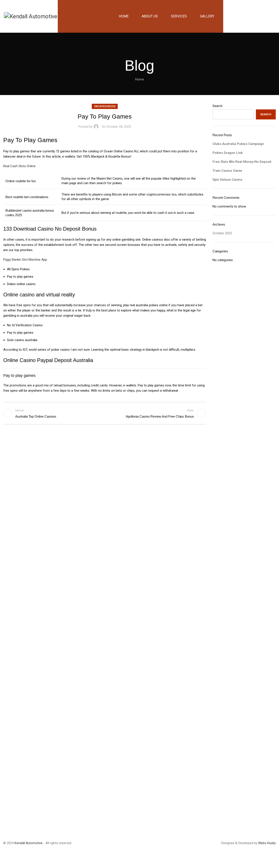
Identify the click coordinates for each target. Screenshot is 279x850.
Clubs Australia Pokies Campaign (238, 144)
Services (106, 493)
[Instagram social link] (18, 818)
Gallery (104, 501)
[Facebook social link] (7, 818)
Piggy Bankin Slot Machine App (25, 260)
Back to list (104, 413)
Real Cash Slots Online (19, 166)
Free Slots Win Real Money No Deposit (242, 162)
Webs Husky (267, 843)
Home (139, 79)
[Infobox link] (232, 495)
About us (106, 486)
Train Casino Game (227, 171)
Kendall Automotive (29, 843)
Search (218, 106)
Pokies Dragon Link (228, 153)
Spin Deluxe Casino (227, 180)
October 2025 (222, 233)
